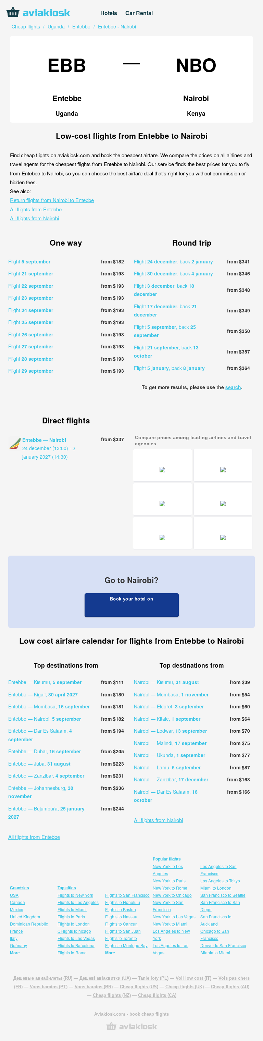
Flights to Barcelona (76, 945)
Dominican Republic (29, 924)
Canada (17, 902)
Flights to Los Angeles (78, 902)
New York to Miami (170, 924)
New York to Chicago (172, 895)
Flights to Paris (71, 916)
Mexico (16, 909)
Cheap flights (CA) (157, 995)
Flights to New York (75, 895)
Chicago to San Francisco (214, 934)
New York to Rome (170, 888)
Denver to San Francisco (223, 945)
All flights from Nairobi (34, 218)
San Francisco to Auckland (215, 920)
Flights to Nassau (121, 916)
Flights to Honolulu (122, 902)
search (233, 387)
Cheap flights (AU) (230, 986)
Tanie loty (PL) (153, 978)
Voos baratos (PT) (48, 986)
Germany (18, 945)
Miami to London (215, 888)
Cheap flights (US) (139, 986)
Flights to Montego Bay (126, 945)
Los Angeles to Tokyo (220, 880)
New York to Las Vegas (174, 916)
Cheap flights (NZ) (112, 995)
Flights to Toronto (121, 938)
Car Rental (139, 13)
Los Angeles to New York (171, 934)
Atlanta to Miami (215, 952)
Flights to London (74, 924)
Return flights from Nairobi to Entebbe (52, 199)
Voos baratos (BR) (94, 986)
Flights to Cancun (121, 924)
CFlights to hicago (74, 931)
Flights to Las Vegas (76, 938)
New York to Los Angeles (168, 869)
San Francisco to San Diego (220, 905)
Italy (13, 938)
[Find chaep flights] (131, 1029)
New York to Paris (169, 880)
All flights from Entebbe (36, 209)
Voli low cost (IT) (193, 978)
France (16, 931)
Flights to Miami (72, 909)
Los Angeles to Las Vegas (170, 948)
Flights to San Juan (123, 931)
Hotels (108, 13)
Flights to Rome (72, 952)
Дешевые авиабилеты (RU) (42, 978)
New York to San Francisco (168, 905)
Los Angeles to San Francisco (218, 869)
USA (14, 895)
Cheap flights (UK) (184, 986)
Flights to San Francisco (127, 895)
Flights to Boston (120, 909)
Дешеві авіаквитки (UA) (105, 978)
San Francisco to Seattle (223, 895)
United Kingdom (25, 916)
